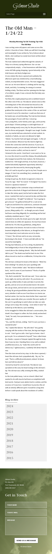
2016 (9, 452)
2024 (9, 406)
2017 (9, 446)
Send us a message (26, 540)
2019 (9, 435)
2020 (9, 429)
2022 (9, 417)
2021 (9, 423)
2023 (9, 412)
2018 (9, 441)
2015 (9, 458)
